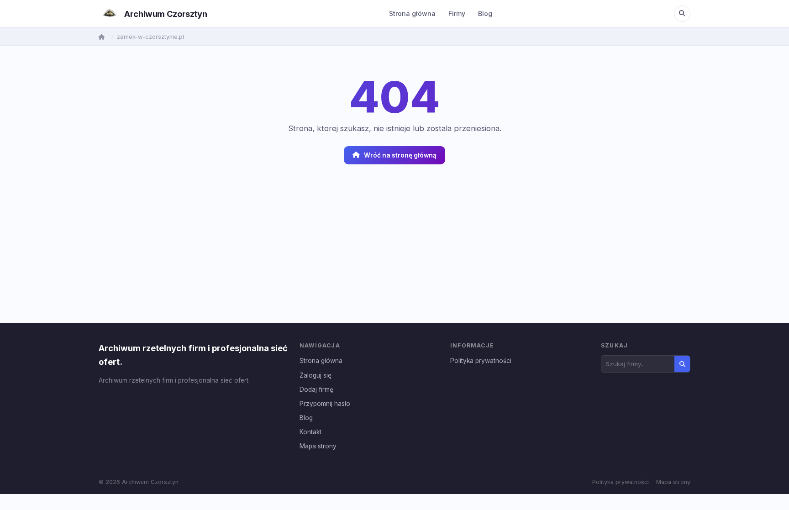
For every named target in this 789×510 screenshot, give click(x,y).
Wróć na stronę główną (400, 155)
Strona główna (412, 13)
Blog (485, 13)
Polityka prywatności (480, 360)
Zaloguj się (315, 375)
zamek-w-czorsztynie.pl (150, 36)
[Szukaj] (682, 13)
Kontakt (310, 432)
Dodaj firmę (316, 389)
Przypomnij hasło (325, 403)
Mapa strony (318, 446)
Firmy (456, 13)
